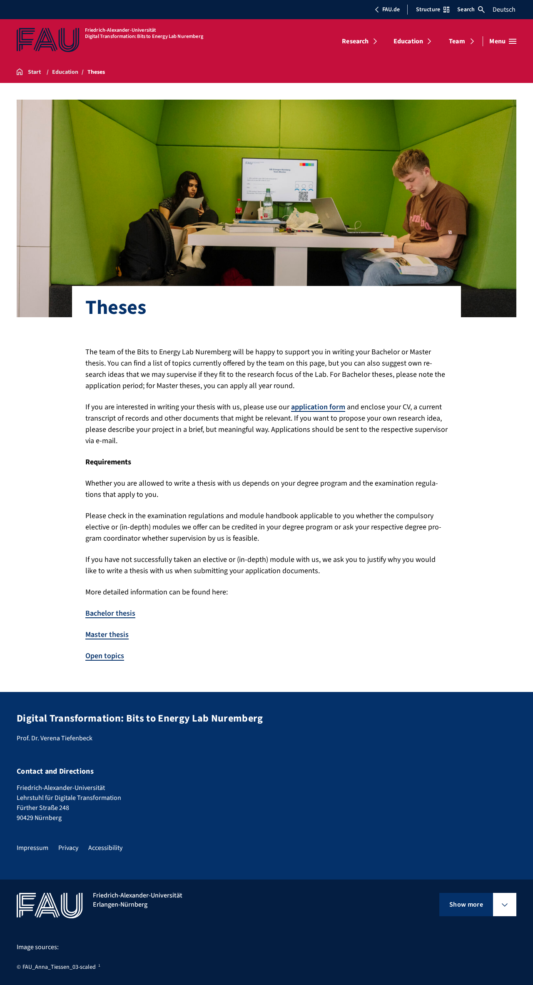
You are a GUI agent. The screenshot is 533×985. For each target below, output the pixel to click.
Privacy (68, 847)
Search (466, 9)
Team (457, 41)
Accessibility (105, 847)
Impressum (32, 847)
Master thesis (107, 634)
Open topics (104, 656)
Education (408, 41)
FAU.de (391, 9)
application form (318, 407)
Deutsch (504, 9)
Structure (428, 9)
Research (355, 41)
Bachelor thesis (110, 613)
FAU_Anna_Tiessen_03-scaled (59, 967)
